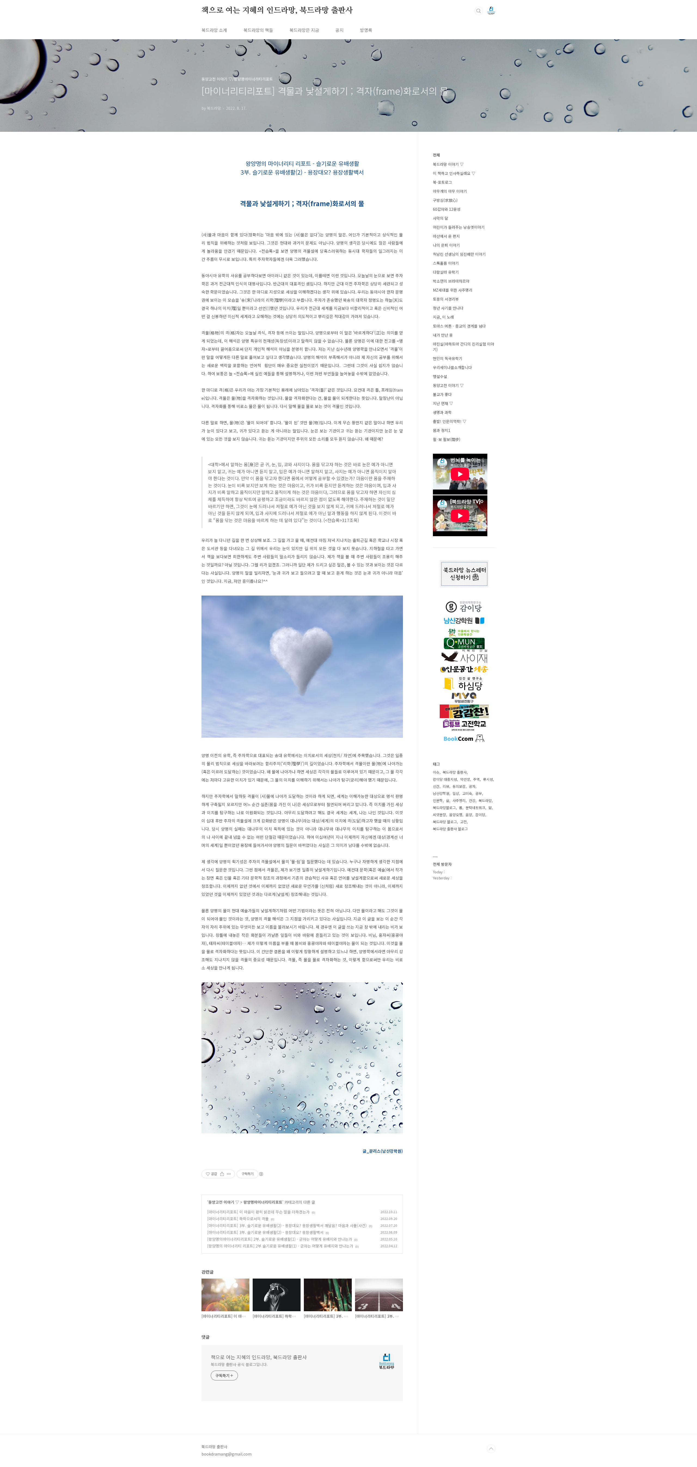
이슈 (436, 772)
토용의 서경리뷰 (446, 299)
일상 (456, 793)
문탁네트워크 (475, 807)
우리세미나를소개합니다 (452, 367)
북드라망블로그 (444, 807)
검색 (479, 11)
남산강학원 (441, 793)
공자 (472, 786)
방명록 (366, 30)
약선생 (465, 779)
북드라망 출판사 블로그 (450, 828)
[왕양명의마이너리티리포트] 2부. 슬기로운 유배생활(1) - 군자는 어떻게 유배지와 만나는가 (279, 1239)
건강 (472, 800)
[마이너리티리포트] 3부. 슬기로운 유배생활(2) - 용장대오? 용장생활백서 (265, 1232)
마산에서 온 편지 (446, 236)
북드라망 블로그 (445, 821)
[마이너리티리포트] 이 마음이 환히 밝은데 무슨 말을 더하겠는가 (258, 1212)
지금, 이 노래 (443, 317)
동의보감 (459, 786)
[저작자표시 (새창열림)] (260, 1174)
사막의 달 (440, 218)
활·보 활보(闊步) (446, 439)
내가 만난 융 (443, 335)
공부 (478, 793)
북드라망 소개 (214, 30)
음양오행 (455, 814)
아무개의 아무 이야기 (450, 191)
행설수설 (440, 376)
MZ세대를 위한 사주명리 (452, 290)
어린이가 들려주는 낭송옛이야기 (459, 227)
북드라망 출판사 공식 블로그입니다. (239, 1364)
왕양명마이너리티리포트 (262, 1202)
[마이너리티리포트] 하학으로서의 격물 (238, 1218)
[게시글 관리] (228, 1174)
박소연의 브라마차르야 (451, 281)
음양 (469, 814)
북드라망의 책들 (258, 30)
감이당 (480, 814)
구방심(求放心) (445, 200)
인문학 (438, 800)
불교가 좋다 (442, 394)
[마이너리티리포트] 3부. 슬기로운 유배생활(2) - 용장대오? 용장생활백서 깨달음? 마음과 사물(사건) (287, 1225)
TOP (491, 1448)
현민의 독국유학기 (447, 358)
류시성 (488, 779)
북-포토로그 (442, 182)
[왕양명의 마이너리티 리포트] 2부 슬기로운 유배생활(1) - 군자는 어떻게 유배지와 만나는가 (280, 1246)
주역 (476, 779)
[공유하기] (222, 1174)
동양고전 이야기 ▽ (223, 1202)
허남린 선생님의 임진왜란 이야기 (459, 254)
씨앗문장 (439, 814)
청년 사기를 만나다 (448, 308)
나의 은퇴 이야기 (446, 245)
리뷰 (446, 786)
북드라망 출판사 (455, 772)
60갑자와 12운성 (446, 209)
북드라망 (485, 800)
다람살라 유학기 (446, 272)
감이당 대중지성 (445, 779)
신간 (436, 786)
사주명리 (459, 800)
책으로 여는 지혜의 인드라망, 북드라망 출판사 (277, 10)
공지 (339, 30)
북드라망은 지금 (304, 30)
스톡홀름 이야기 (446, 263)
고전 (463, 821)
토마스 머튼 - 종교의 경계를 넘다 (459, 326)
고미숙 (467, 793)
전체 (436, 155)
